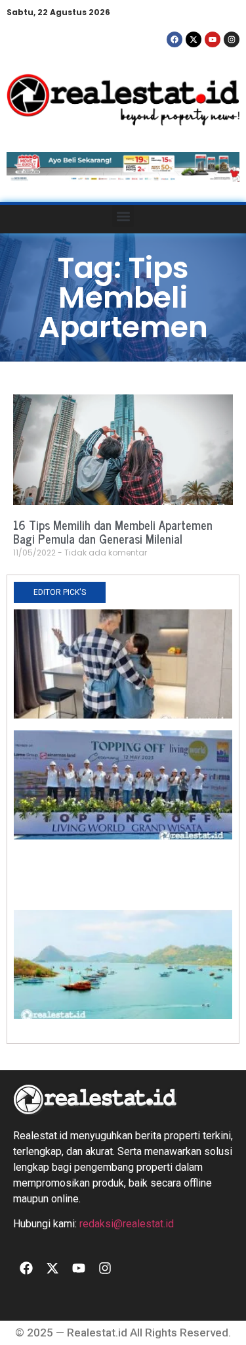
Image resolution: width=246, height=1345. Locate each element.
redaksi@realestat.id (126, 1223)
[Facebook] (174, 39)
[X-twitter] (193, 39)
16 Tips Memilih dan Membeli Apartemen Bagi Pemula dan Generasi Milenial (113, 532)
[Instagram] (231, 39)
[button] (123, 216)
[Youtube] (212, 39)
